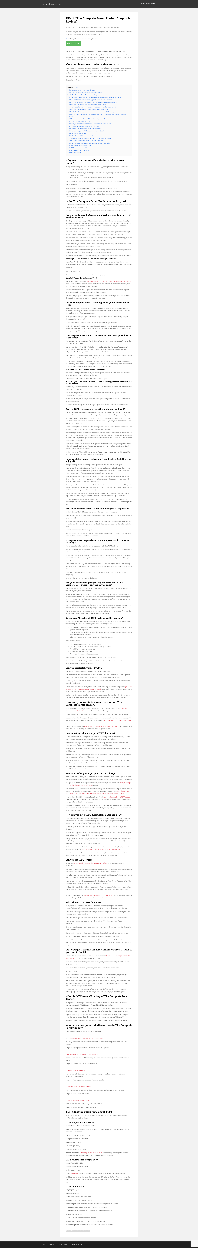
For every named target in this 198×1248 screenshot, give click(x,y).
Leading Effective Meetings (76, 1070)
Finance (116, 27)
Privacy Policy (63, 1244)
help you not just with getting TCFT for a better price (102, 726)
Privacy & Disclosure (148, 4)
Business (99, 27)
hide (77, 87)
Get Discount (73, 43)
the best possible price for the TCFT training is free (90, 863)
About (44, 1244)
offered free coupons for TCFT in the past (98, 895)
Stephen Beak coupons (83, 1231)
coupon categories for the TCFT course (116, 797)
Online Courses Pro (51, 4)
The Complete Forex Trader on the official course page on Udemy (109, 281)
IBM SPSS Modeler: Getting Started (79, 1100)
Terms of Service (77, 1244)
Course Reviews (108, 27)
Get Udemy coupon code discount (91, 1153)
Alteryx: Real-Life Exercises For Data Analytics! (82, 1054)
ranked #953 (74, 1173)
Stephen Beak (70, 1231)
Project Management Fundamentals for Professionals (85, 1038)
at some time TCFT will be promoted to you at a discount (101, 849)
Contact (52, 1244)
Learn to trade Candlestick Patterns (79, 1087)
